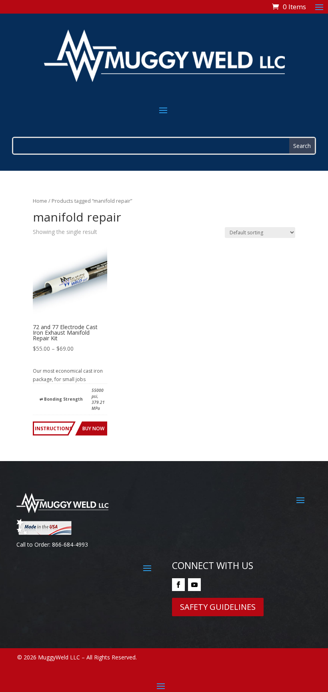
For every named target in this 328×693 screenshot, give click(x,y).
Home (40, 200)
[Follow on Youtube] (194, 584)
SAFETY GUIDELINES (218, 606)
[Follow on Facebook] (178, 584)
